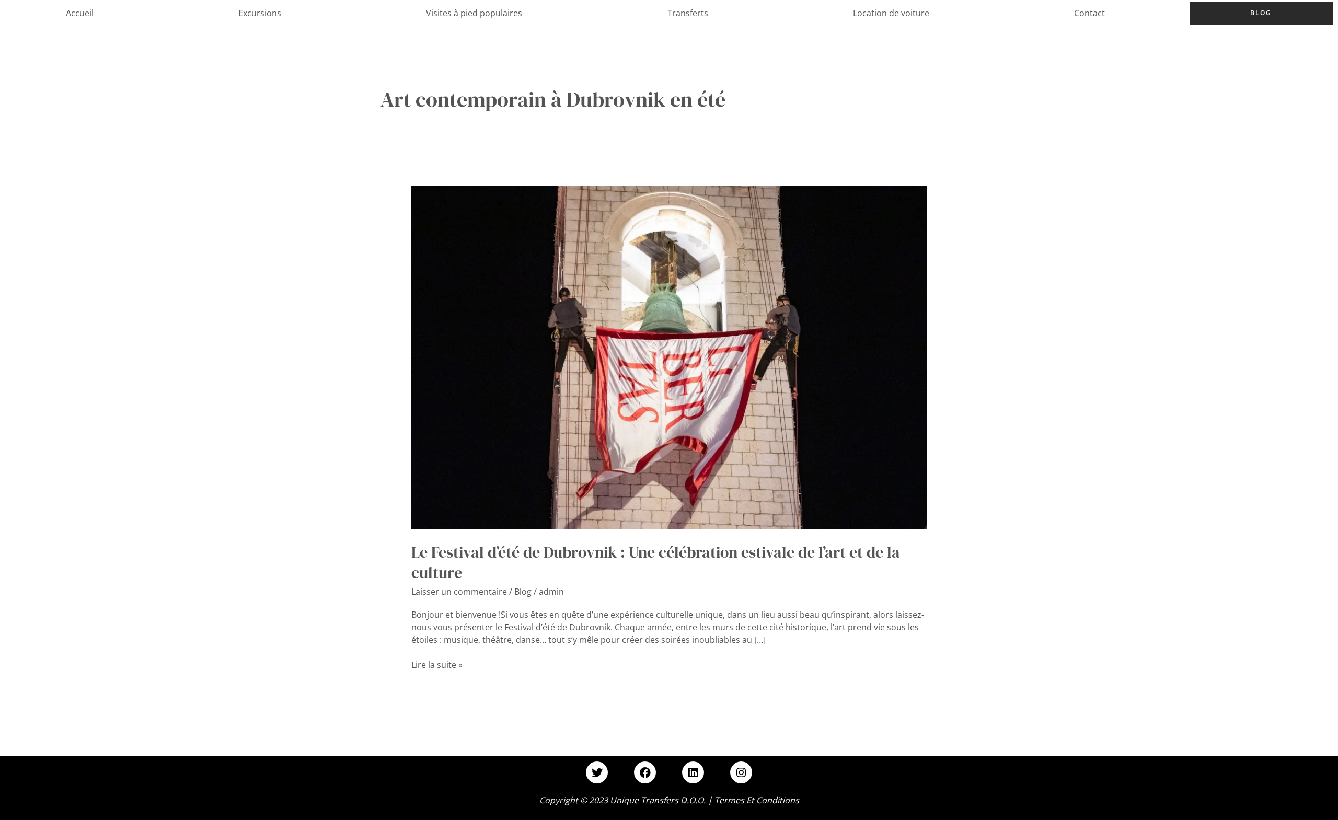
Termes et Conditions (756, 800)
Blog (1261, 12)
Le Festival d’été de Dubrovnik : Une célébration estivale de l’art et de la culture (655, 562)
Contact (1089, 13)
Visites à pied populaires (474, 13)
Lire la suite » (437, 665)
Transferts (687, 13)
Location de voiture (891, 13)
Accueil (80, 13)
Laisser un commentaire (459, 591)
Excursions (259, 13)
